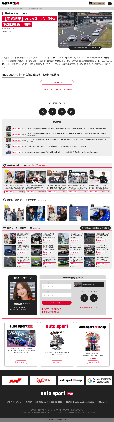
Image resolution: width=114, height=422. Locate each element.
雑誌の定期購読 (56, 402)
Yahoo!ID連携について (90, 307)
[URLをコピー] (71, 112)
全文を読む (56, 82)
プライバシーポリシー (15, 402)
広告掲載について (42, 402)
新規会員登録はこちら (52, 312)
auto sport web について (84, 402)
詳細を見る (56, 362)
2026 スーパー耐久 (48, 89)
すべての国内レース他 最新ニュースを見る (94, 228)
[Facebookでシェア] (52, 112)
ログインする (55, 303)
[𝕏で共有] (43, 112)
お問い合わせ (102, 402)
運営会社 (69, 402)
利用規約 (29, 402)
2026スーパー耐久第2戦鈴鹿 (64, 89)
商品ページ (92, 362)
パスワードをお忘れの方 (52, 309)
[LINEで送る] (62, 112)
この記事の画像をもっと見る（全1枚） (84, 47)
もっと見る (20, 362)
